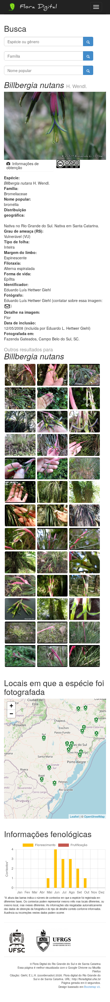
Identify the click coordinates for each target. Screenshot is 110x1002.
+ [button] (11, 705)
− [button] (11, 713)
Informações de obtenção (22, 165)
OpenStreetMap (94, 816)
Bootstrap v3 (92, 987)
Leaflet (74, 816)
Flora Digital (37, 7)
